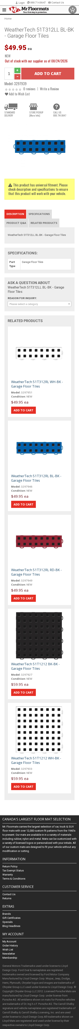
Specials (7, 921)
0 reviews (29, 88)
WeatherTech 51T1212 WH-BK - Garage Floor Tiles (36, 760)
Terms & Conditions (13, 878)
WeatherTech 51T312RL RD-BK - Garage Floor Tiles (36, 572)
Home (8, 18)
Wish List (7, 949)
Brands (6, 913)
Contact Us (57, 2)
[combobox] (40, 304)
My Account (9, 941)
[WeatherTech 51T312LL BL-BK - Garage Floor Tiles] (39, 146)
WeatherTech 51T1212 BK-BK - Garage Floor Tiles (35, 666)
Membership (9, 957)
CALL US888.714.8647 (59, 114)
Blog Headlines (11, 926)
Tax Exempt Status (13, 870)
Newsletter (8, 953)
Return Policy (9, 866)
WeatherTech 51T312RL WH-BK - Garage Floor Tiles (37, 384)
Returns (6, 898)
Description (15, 214)
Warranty (7, 874)
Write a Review (49, 88)
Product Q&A (16, 223)
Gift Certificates (11, 917)
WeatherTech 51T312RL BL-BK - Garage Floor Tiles (36, 478)
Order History (10, 945)
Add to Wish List (19, 93)
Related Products (44, 223)
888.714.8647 (38, 2)
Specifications (39, 214)
